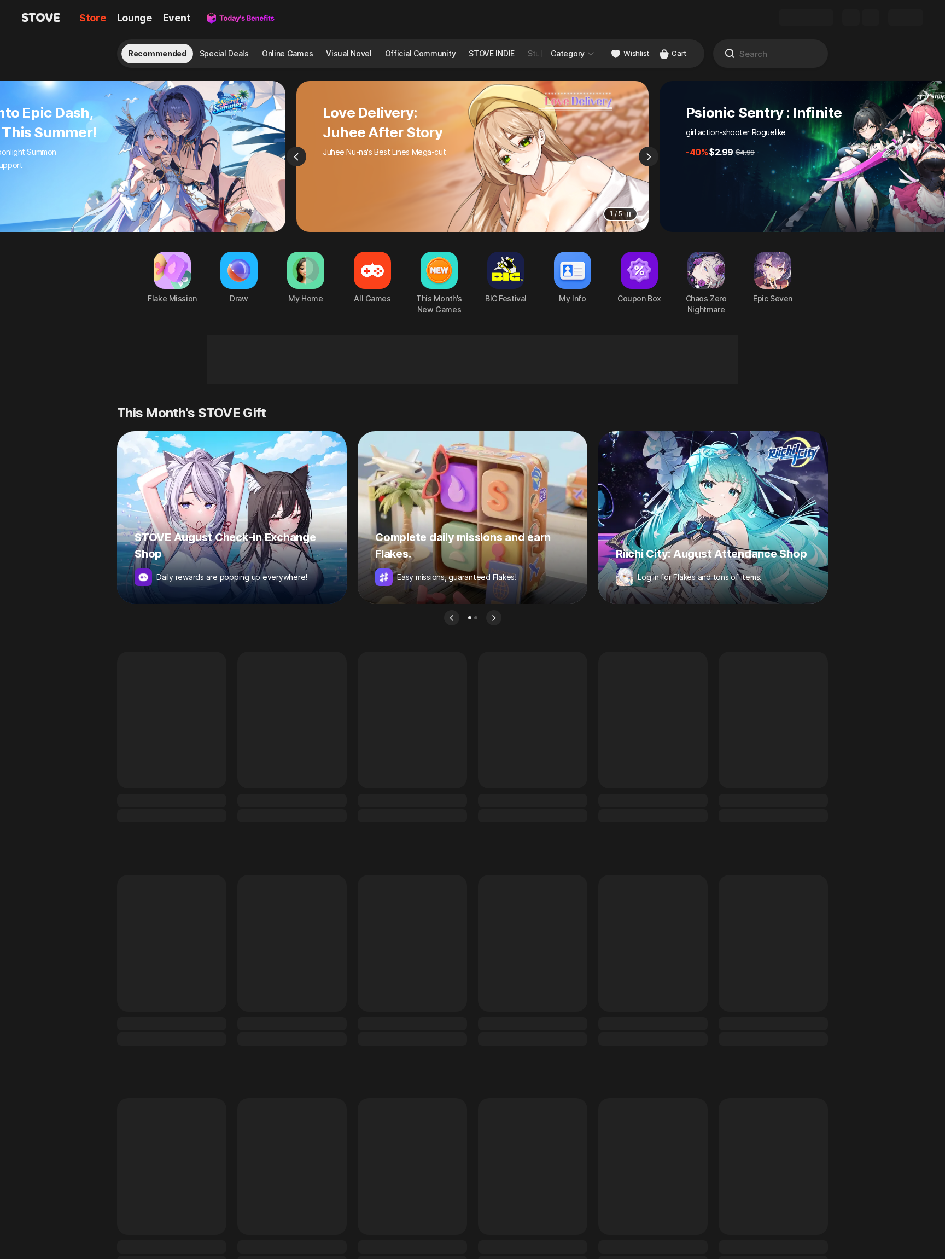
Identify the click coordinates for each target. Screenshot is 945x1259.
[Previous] (296, 156)
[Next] (648, 156)
